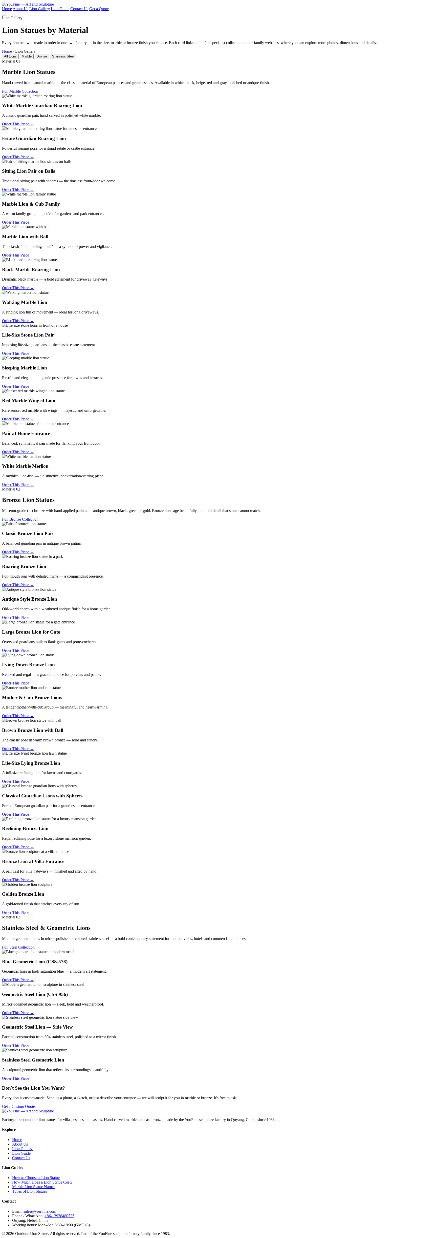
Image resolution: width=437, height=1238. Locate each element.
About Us (20, 9)
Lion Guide (60, 9)
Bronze (42, 56)
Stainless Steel (63, 56)
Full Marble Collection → (22, 91)
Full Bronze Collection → (22, 519)
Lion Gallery (39, 9)
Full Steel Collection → (21, 947)
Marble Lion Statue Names (33, 1187)
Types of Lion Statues (29, 1191)
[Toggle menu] (4, 14)
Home (7, 9)
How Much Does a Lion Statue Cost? (42, 1182)
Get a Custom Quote (18, 1106)
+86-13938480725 (59, 1216)
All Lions (10, 56)
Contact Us (79, 9)
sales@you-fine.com (40, 1211)
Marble (27, 56)
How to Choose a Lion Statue (36, 1177)
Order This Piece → (18, 124)
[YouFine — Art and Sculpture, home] (28, 4)
